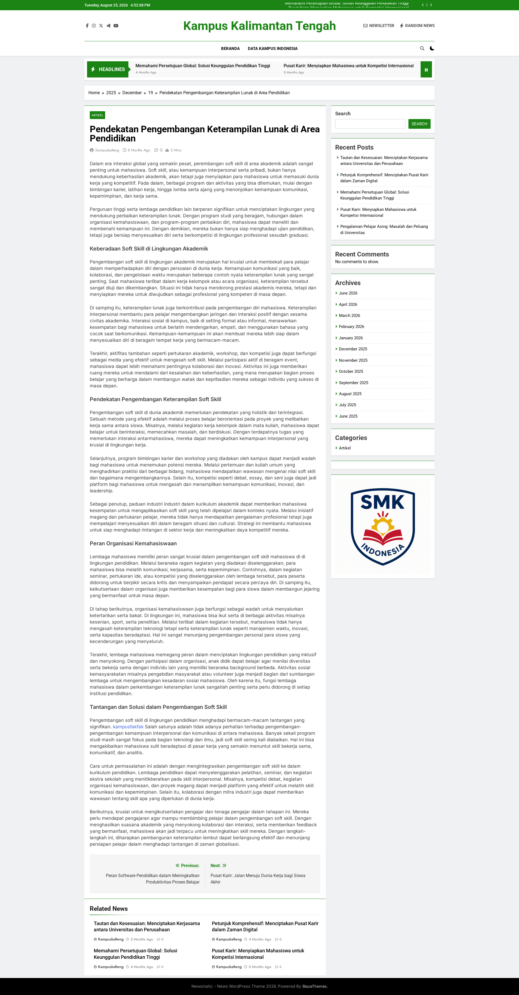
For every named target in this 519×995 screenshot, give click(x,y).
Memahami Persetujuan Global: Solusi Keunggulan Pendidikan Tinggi (165, 65)
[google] (108, 26)
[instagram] (93, 26)
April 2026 (348, 304)
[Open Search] (422, 48)
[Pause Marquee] (426, 69)
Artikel (97, 115)
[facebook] (87, 26)
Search (343, 113)
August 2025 (350, 393)
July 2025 (347, 404)
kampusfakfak (128, 726)
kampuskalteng (107, 150)
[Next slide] (431, 5)
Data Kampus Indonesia (273, 48)
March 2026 (349, 315)
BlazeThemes (314, 986)
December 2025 (353, 349)
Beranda (230, 48)
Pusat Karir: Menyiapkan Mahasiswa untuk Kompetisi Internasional (348, 5)
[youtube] (116, 26)
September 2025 (353, 382)
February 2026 (351, 326)
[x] (101, 26)
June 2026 (348, 293)
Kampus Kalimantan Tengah (259, 26)
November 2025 (353, 360)
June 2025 (348, 416)
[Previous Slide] (423, 5)
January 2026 (351, 338)
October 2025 (351, 371)
